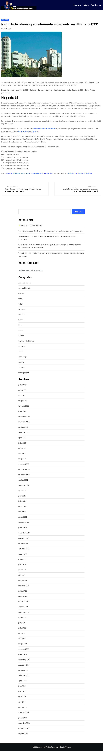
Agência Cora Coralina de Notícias (80, 173)
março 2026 (22, 401)
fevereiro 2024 (23, 522)
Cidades (21, 293)
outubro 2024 (23, 480)
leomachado (7, 29)
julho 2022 (22, 623)
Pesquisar (78, 212)
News (20, 325)
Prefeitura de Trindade (26, 341)
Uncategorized (23, 373)
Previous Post (12, 186)
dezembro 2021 (24, 660)
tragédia (21, 362)
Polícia (20, 330)
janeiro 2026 (22, 411)
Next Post (92, 186)
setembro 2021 (23, 676)
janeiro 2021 (22, 718)
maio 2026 (22, 390)
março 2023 (22, 580)
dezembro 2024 (24, 469)
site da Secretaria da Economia (44, 129)
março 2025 (22, 459)
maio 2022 (22, 633)
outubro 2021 (23, 670)
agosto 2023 (22, 554)
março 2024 (22, 517)
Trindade (21, 367)
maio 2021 (22, 697)
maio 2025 (22, 448)
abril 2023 (21, 575)
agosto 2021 (22, 681)
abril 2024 (21, 512)
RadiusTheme (65, 747)
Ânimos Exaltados (24, 283)
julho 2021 (22, 686)
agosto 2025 (22, 438)
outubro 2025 (23, 427)
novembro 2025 (23, 422)
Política (21, 336)
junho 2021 (22, 691)
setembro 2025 (23, 432)
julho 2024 (22, 496)
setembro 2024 (23, 485)
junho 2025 (22, 443)
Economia (21, 309)
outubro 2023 (23, 543)
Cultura (20, 304)
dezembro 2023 (24, 533)
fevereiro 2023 (23, 586)
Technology (22, 357)
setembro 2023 (23, 549)
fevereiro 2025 (23, 464)
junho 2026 (22, 385)
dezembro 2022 (24, 596)
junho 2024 (22, 501)
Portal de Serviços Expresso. (28, 131)
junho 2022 (22, 628)
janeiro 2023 (22, 591)
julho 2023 (22, 559)
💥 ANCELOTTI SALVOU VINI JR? (30, 225)
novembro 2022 (23, 601)
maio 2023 (22, 570)
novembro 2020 (23, 728)
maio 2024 (22, 506)
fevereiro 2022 (23, 649)
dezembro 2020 (24, 723)
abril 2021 (21, 702)
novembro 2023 (23, 538)
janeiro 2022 (22, 654)
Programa (77, 5)
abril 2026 (21, 395)
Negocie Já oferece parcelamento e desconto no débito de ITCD (29, 173)
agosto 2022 (22, 617)
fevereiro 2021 (23, 713)
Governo (21, 320)
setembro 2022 (23, 612)
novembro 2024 (23, 475)
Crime (20, 299)
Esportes (21, 315)
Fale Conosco (96, 5)
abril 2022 (21, 639)
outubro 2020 (23, 734)
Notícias (86, 5)
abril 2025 (21, 454)
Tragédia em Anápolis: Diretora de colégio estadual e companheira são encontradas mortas (50, 231)
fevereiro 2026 (23, 406)
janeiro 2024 (22, 528)
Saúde (20, 351)
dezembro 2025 (24, 417)
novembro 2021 (23, 665)
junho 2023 (22, 565)
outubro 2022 (23, 607)
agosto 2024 (22, 491)
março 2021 (22, 707)
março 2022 (22, 644)
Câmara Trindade (24, 288)
